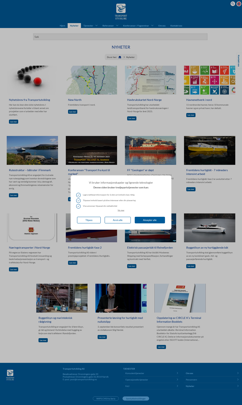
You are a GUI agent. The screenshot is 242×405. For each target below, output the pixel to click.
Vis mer (121, 210)
